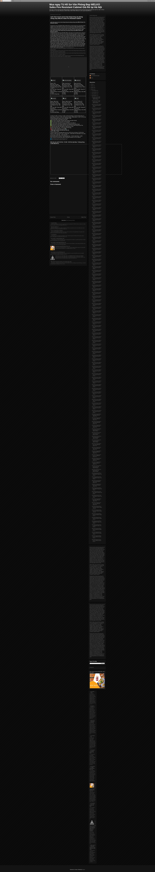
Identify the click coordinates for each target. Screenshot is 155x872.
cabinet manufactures (94, 40)
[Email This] (59, 178)
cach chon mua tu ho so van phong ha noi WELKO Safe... (96, 433)
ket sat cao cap (93, 20)
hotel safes (95, 29)
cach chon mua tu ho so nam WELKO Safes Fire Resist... (97, 492)
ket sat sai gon (97, 48)
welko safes (98, 20)
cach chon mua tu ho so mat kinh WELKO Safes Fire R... (97, 518)
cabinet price (95, 41)
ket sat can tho (92, 17)
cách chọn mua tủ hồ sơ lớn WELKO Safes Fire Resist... (96, 522)
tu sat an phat (101, 24)
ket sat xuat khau (99, 577)
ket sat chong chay (99, 31)
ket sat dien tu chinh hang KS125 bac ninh (58, 242)
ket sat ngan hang (100, 25)
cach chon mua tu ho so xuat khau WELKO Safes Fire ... (96, 418)
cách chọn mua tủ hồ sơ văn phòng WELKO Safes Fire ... (96, 422)
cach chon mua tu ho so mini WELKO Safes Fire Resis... (97, 496)
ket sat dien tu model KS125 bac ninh (57, 238)
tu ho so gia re (99, 36)
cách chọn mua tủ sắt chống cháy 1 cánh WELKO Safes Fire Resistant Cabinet (92, 825)
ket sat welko (97, 50)
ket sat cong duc (98, 47)
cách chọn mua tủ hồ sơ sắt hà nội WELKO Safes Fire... (96, 452)
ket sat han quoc (96, 52)
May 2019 (94, 93)
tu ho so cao (101, 60)
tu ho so (91, 61)
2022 (92, 84)
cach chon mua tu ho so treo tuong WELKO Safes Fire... (96, 448)
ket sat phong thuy (93, 553)
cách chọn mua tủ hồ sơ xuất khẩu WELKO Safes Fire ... (96, 415)
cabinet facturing (96, 39)
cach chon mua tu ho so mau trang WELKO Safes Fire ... (96, 503)
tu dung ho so (98, 54)
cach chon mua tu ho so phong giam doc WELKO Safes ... (96, 470)
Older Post (83, 217)
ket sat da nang (100, 22)
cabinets (97, 38)
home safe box (97, 34)
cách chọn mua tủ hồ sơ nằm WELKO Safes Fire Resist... (97, 488)
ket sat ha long (98, 17)
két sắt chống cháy (93, 15)
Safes (92, 77)
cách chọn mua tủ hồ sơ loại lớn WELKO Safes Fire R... (96, 536)
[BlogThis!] (60, 178)
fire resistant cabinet (93, 43)
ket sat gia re (92, 50)
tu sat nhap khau (95, 24)
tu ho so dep (97, 37)
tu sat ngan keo (53, 234)
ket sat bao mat (101, 49)
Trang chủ (92, 667)
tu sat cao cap (95, 21)
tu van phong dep (99, 67)
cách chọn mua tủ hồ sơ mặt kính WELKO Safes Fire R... (97, 514)
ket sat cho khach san (98, 30)
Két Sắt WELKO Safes (95, 75)
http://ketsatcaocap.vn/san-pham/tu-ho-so (60, 138)
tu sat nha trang (53, 222)
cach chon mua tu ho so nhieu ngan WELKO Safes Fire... (96, 485)
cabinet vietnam (96, 44)
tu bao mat (99, 553)
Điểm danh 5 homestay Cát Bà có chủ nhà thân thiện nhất (61, 261)
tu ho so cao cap (96, 28)
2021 (92, 85)
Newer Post (52, 217)
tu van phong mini (96, 65)
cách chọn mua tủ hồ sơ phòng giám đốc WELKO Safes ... (96, 466)
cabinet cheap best (93, 42)
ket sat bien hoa (101, 19)
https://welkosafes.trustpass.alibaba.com (59, 139)
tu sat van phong (99, 59)
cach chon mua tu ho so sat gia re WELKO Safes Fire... (96, 463)
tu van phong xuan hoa (97, 66)
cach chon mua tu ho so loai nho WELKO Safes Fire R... (96, 533)
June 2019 (94, 92)
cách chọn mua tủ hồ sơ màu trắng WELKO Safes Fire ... (96, 499)
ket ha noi (100, 56)
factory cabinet (100, 42)
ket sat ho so (95, 53)
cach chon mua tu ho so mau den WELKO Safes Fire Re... (97, 510)
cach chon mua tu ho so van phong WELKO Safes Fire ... (96, 426)
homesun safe (94, 22)
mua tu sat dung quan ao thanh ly (57, 230)
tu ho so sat (93, 54)
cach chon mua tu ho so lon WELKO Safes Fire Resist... (96, 525)
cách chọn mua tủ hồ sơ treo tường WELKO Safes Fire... (96, 444)
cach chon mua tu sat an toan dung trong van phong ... (96, 109)
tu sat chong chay (96, 23)
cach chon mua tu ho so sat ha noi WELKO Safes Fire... (96, 455)
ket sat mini (92, 46)
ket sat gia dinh (98, 58)
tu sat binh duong (96, 64)
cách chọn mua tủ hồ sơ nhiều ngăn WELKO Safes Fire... (96, 481)
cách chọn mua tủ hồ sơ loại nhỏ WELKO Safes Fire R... (96, 529)
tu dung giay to (95, 35)
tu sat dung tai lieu (96, 62)
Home (68, 217)
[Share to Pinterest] (64, 178)
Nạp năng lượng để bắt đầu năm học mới (62, 246)
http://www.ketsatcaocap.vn (69, 47)
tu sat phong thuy (93, 25)
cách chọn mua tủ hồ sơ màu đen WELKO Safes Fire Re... (97, 507)
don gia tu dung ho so (55, 226)
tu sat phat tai (99, 27)
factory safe (92, 37)
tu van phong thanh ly (97, 68)
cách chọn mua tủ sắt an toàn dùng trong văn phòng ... (96, 105)
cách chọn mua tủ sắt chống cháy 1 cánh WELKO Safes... (96, 97)
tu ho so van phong (96, 55)
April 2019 (94, 95)
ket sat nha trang (96, 18)
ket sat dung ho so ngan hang (95, 26)
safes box (99, 29)
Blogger (83, 869)
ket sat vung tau (95, 19)
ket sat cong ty (95, 49)
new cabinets (101, 41)
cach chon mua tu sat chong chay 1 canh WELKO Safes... (96, 101)
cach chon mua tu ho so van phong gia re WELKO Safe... (96, 440)
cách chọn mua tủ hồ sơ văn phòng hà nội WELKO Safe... (96, 429)
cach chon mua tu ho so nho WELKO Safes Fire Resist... (97, 477)
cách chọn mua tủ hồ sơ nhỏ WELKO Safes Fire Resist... (97, 474)
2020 (92, 87)
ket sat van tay (98, 32)
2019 (92, 89)
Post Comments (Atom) (70, 220)
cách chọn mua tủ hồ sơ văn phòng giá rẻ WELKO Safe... (96, 437)
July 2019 (94, 90)
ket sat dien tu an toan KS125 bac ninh (58, 252)
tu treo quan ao (95, 63)
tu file (101, 52)
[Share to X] (61, 178)
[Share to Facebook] (62, 178)
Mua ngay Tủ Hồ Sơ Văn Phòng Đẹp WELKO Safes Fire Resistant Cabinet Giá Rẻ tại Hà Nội (75, 6)
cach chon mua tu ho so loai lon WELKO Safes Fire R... (96, 540)
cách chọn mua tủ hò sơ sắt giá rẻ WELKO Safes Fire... (96, 459)
